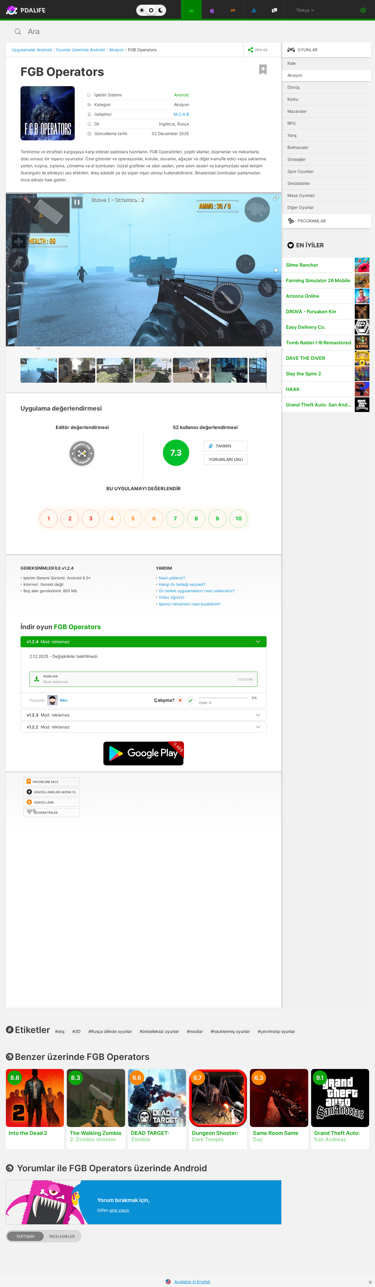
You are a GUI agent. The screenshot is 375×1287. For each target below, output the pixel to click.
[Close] (370, 1282)
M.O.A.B (181, 114)
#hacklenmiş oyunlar (230, 1031)
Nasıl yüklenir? (172, 578)
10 (239, 518)
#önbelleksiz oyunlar (159, 1031)
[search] (176, 31)
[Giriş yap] (363, 10)
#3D (76, 1031)
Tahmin (223, 446)
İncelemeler (62, 1236)
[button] (276, 197)
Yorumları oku (226, 459)
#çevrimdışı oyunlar (276, 1031)
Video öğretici (171, 597)
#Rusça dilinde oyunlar (110, 1031)
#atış (59, 1031)
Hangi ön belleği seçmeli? (182, 584)
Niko (63, 700)
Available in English (192, 1281)
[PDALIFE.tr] (24, 10)
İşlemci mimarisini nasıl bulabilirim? (190, 604)
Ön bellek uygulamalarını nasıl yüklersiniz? (197, 590)
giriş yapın (119, 1210)
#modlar (195, 1031)
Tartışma (25, 1236)
